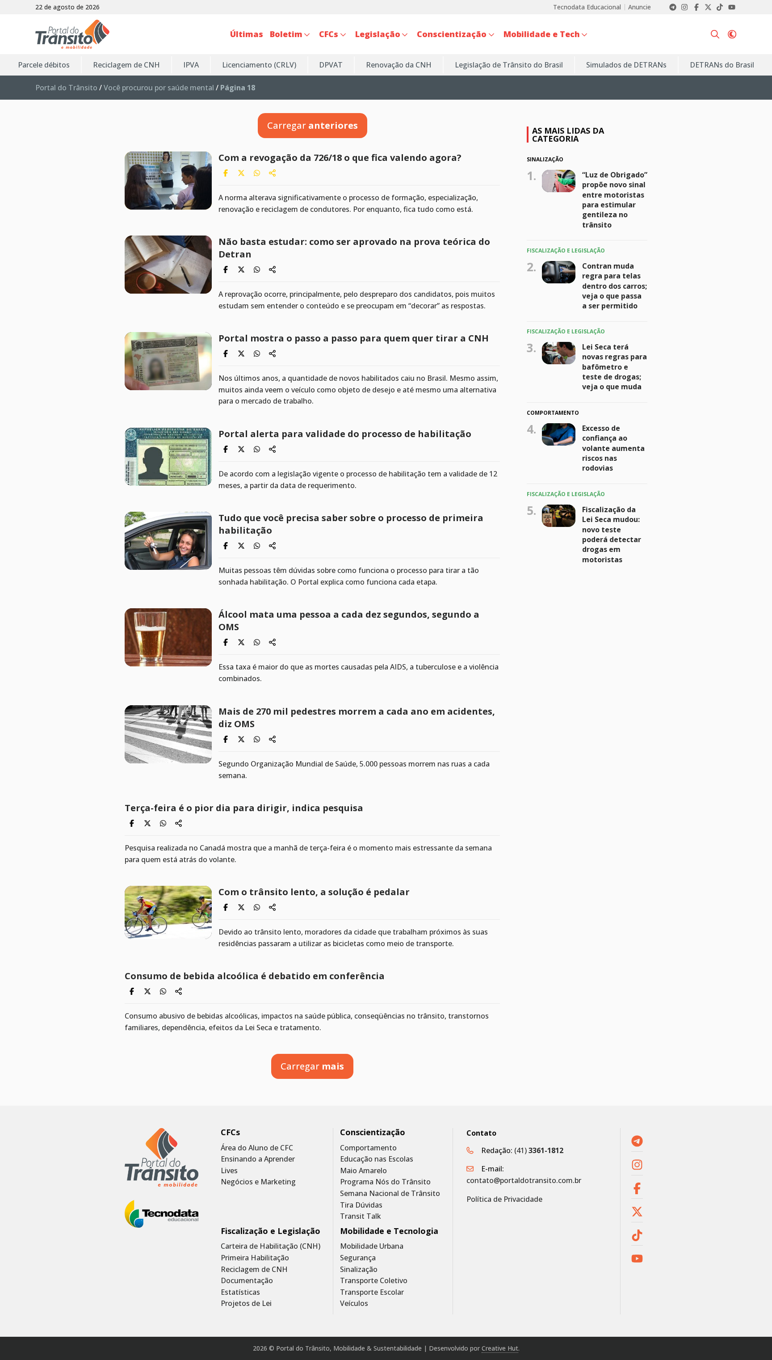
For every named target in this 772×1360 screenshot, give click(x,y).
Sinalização (359, 1269)
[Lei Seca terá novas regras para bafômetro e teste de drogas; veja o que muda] (558, 353)
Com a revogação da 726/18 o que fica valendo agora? (340, 158)
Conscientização (372, 1132)
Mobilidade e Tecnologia (389, 1231)
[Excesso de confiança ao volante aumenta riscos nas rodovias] (558, 434)
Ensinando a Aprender (258, 1159)
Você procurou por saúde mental (159, 88)
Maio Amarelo (363, 1170)
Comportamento (368, 1148)
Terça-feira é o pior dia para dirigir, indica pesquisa (244, 808)
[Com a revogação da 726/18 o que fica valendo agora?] (168, 181)
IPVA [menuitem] (191, 65)
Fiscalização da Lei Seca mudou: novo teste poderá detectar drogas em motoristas (611, 534)
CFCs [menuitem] (328, 34)
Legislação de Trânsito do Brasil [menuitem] (509, 65)
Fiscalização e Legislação (270, 1231)
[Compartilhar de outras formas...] (272, 173)
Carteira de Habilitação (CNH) (270, 1246)
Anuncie (639, 7)
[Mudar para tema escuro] (732, 34)
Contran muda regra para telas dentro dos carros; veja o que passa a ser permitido (614, 286)
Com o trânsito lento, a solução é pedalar (314, 892)
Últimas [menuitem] (246, 34)
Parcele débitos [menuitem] (44, 65)
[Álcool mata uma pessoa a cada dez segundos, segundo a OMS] (168, 637)
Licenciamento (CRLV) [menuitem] (259, 65)
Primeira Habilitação (255, 1258)
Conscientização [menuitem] (452, 34)
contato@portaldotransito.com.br (523, 1180)
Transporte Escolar (372, 1292)
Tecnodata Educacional (587, 7)
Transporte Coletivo (373, 1280)
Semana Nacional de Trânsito (390, 1193)
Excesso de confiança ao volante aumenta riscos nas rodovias (613, 448)
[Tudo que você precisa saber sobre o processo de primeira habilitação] (168, 541)
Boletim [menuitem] (286, 34)
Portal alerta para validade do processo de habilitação (344, 434)
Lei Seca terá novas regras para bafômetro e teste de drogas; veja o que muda (614, 367)
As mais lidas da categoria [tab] (568, 134)
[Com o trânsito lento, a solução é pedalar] (168, 912)
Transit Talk (360, 1216)
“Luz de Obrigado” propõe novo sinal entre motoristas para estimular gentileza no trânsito (614, 199)
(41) (538, 1150)
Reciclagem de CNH (254, 1269)
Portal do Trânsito (66, 88)
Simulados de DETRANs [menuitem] (626, 65)
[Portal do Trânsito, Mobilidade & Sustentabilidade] (161, 1157)
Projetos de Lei (246, 1303)
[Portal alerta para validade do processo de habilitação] (168, 457)
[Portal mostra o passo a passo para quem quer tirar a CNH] (168, 361)
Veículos (354, 1303)
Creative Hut (500, 1348)
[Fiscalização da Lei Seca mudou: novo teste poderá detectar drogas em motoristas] (558, 516)
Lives (229, 1170)
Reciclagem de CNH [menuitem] (126, 65)
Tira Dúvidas (361, 1205)
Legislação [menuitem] (377, 34)
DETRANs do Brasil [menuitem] (722, 65)
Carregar (312, 125)
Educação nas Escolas (376, 1159)
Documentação (247, 1280)
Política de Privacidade (504, 1199)
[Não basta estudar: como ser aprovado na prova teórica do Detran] (168, 265)
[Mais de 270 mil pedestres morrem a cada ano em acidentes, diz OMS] (168, 734)
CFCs (230, 1132)
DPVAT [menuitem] (331, 65)
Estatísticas (240, 1292)
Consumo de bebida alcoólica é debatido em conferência (255, 976)
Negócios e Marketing (258, 1182)
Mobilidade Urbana (371, 1246)
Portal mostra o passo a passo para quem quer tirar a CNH (353, 338)
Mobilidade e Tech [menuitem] (541, 34)
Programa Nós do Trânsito (385, 1182)
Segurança (358, 1258)
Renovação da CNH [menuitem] (399, 65)
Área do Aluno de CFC (257, 1148)
